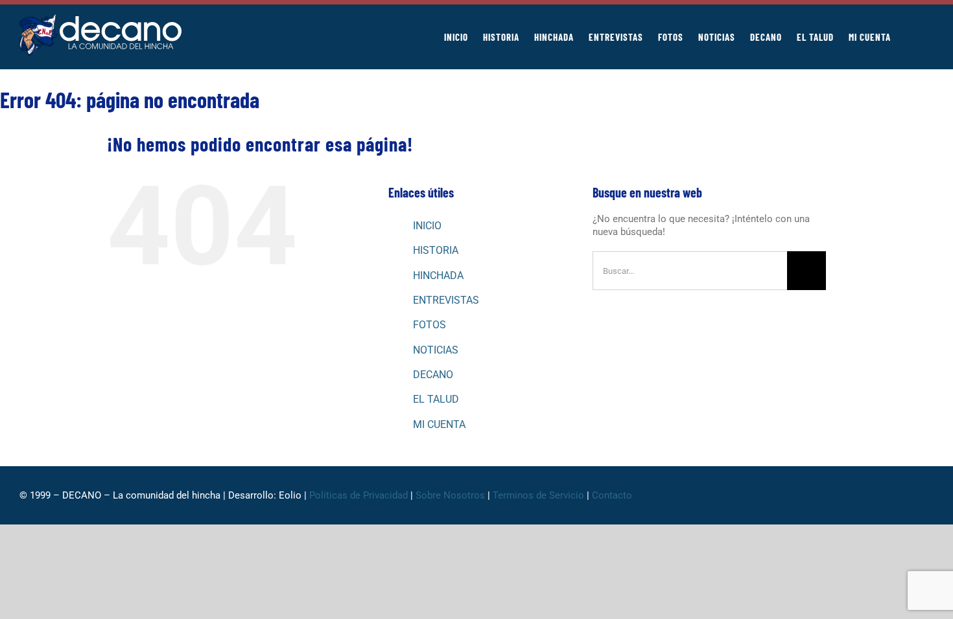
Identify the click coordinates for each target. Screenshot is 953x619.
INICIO (427, 225)
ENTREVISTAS (446, 300)
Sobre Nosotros (450, 495)
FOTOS (429, 325)
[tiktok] (888, 495)
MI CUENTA (439, 424)
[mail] (930, 495)
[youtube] (909, 495)
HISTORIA (435, 250)
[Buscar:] (690, 270)
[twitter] (847, 495)
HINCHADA (438, 275)
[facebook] (826, 495)
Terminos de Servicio (538, 495)
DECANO (433, 374)
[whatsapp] (867, 495)
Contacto (613, 495)
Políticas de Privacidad (358, 495)
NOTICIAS (435, 350)
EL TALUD (436, 399)
